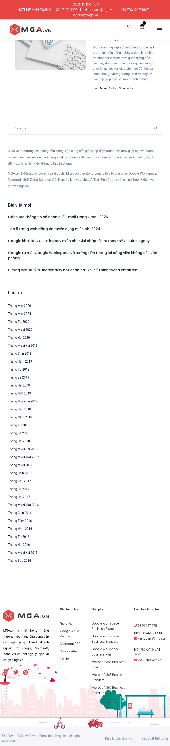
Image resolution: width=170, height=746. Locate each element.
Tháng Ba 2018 (18, 433)
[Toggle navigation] (159, 29)
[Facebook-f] (6, 672)
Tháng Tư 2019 (18, 369)
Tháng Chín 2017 (20, 473)
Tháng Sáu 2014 (19, 560)
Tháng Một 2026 (19, 306)
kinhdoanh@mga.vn (99, 10)
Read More (100, 88)
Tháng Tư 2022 (18, 321)
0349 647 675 (147, 625)
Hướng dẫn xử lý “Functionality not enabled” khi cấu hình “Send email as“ (73, 270)
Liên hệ (65, 659)
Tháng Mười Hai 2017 (23, 449)
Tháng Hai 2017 (19, 497)
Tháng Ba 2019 (18, 377)
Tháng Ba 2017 (18, 489)
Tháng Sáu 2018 (19, 409)
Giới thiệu (66, 623)
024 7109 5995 (66, 10)
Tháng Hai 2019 (19, 385)
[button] (142, 26)
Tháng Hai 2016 (19, 544)
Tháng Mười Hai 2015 (23, 552)
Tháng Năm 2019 (20, 361)
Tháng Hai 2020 (19, 337)
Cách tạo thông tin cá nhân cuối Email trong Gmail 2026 (58, 216)
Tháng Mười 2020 (20, 329)
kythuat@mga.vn (85, 15)
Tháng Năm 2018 (20, 417)
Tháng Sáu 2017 (19, 481)
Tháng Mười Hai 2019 (23, 345)
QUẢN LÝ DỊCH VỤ (86, 4)
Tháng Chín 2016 (20, 513)
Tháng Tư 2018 (18, 425)
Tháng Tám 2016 (20, 521)
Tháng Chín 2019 (20, 353)
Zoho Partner (69, 651)
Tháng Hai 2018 (19, 441)
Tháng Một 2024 (19, 313)
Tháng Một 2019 (19, 393)
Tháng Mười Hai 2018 (23, 401)
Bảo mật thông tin (155, 738)
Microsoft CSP (70, 644)
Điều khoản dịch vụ (118, 738)
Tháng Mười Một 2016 (23, 505)
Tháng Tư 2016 (18, 536)
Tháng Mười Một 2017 (23, 457)
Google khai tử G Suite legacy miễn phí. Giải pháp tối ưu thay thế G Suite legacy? (80, 240)
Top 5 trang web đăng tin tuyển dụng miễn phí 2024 (54, 228)
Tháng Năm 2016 (20, 529)
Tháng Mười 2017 (20, 465)
